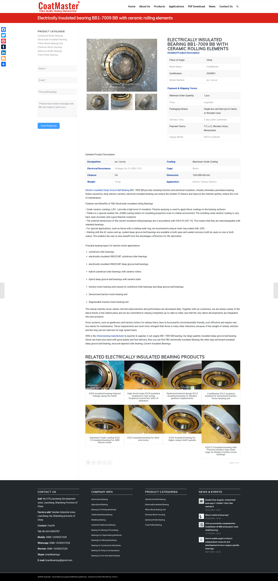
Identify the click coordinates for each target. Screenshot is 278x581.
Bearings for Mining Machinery (104, 540)
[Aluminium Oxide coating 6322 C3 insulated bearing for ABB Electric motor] (104, 419)
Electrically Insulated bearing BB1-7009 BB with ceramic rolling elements (105, 17)
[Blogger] (3, 58)
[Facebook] (3, 29)
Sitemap (83, 577)
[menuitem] (131, 6)
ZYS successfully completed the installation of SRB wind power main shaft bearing (221, 526)
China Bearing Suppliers (61, 577)
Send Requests (49, 126)
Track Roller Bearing (48, 54)
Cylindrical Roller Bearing (50, 35)
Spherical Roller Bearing (50, 51)
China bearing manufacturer (110, 336)
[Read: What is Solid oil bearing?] (201, 516)
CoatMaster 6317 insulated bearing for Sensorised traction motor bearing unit (220, 396)
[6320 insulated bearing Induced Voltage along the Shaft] (104, 375)
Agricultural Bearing (99, 504)
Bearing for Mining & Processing (104, 530)
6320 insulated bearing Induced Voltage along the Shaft (104, 394)
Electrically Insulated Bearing (143, 356)
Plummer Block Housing (50, 47)
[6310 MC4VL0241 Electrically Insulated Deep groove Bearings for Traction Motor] (121, 65)
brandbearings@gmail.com (58, 560)
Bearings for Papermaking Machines (106, 535)
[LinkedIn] (3, 52)
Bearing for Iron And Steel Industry (105, 556)
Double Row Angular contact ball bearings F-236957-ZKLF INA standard (220, 503)
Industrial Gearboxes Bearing (103, 525)
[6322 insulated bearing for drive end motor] (143, 419)
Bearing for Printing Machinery (103, 509)
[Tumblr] (3, 47)
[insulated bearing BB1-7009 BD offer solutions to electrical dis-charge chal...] (276, 290)
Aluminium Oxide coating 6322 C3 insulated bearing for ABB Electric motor (105, 440)
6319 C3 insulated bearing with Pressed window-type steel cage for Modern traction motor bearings (221, 451)
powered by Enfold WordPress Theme (102, 577)
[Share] (3, 64)
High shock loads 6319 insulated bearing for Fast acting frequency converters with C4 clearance (143, 397)
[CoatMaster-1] (59, 6)
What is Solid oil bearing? (217, 515)
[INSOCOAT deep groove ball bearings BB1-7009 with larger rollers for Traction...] (2, 290)
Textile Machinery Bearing (101, 515)
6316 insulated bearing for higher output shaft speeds (182, 438)
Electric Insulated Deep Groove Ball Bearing (107, 190)
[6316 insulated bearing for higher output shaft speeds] (182, 419)
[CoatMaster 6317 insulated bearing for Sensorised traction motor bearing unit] (221, 375)
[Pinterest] (3, 41)
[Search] (237, 6)
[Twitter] (3, 35)
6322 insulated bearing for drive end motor (143, 438)
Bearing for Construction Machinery (106, 545)
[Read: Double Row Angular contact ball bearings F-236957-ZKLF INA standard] (201, 501)
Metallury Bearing (98, 520)
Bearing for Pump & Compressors (105, 550)
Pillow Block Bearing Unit (50, 43)
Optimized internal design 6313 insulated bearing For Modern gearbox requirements (182, 396)
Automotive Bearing (99, 499)
